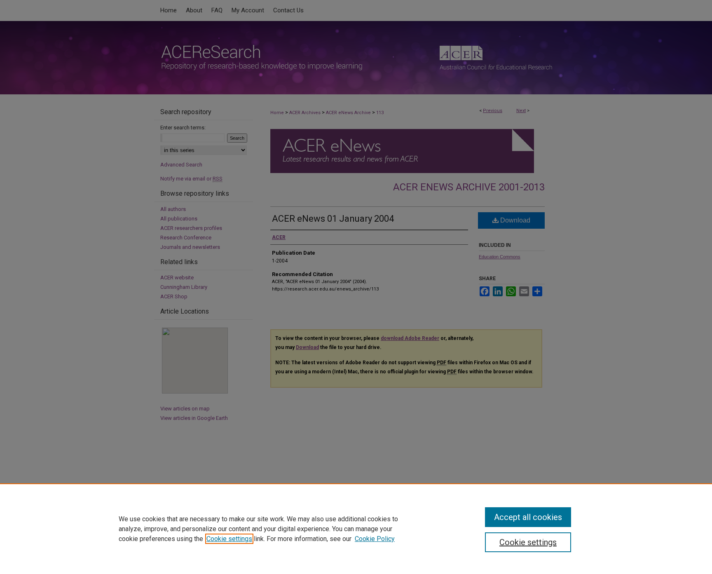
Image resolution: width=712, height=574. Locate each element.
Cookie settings (229, 539)
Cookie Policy (375, 539)
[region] (356, 528)
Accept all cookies (528, 517)
